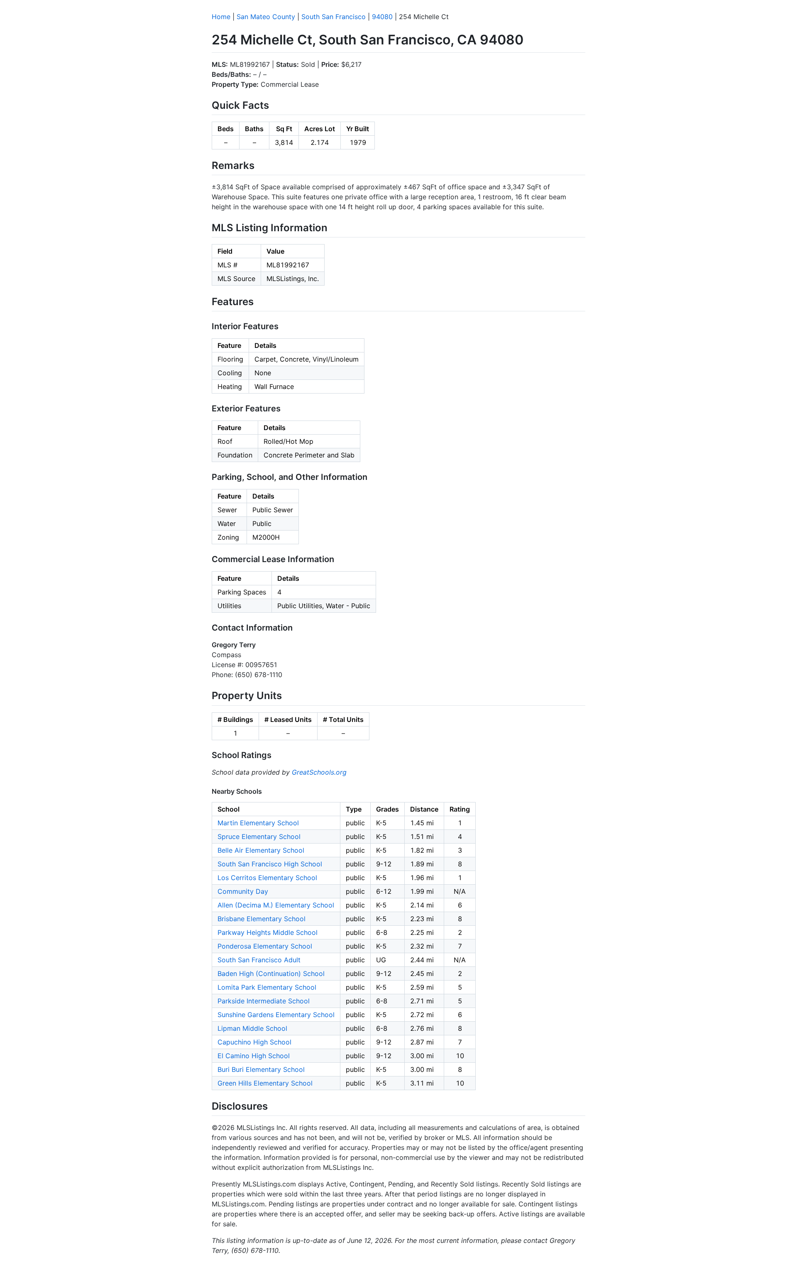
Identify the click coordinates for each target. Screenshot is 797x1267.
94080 (382, 16)
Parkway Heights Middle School (268, 932)
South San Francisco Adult (259, 960)
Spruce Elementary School (259, 836)
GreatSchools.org (319, 772)
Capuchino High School (254, 1042)
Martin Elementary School (258, 823)
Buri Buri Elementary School (261, 1069)
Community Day (243, 891)
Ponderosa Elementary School (265, 946)
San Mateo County (266, 16)
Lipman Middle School (252, 1028)
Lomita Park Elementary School (267, 987)
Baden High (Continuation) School (271, 973)
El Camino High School (254, 1056)
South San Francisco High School (270, 864)
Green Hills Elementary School (265, 1083)
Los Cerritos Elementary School (267, 877)
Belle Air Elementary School (261, 850)
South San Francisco (333, 16)
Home (221, 16)
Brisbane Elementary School (262, 919)
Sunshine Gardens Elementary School (276, 1014)
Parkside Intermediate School (264, 1001)
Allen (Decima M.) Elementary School (276, 905)
